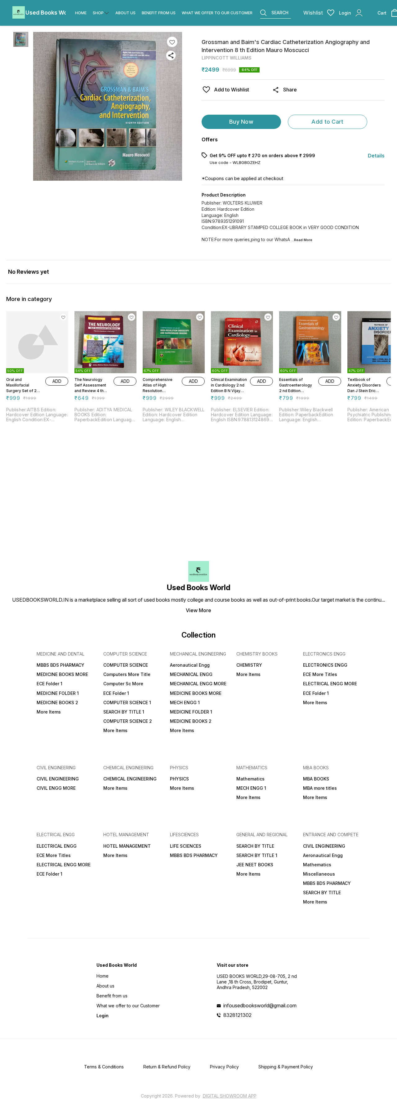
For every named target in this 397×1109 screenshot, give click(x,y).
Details (376, 155)
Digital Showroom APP (229, 1095)
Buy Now (241, 121)
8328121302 (237, 1015)
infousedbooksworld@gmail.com (260, 1005)
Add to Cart (327, 121)
